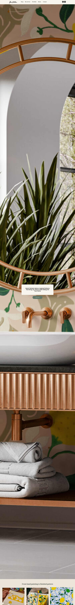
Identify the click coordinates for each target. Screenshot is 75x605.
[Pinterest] (65, 2)
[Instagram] (63, 2)
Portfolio (34, 1)
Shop (22, 1)
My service (27, 1)
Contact (45, 1)
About (39, 1)
